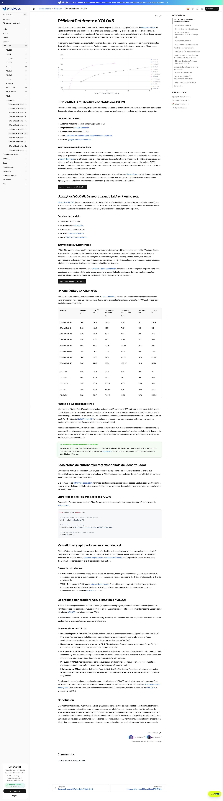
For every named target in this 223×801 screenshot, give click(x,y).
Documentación (45, 9)
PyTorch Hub (63, 505)
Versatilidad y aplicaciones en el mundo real (186, 68)
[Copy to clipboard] (159, 512)
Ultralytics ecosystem (83, 483)
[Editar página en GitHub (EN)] (160, 16)
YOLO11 (150, 688)
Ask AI (213, 794)
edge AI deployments (100, 584)
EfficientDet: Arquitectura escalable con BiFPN (184, 20)
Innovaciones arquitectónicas (186, 29)
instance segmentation (93, 558)
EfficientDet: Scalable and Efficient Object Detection (89, 136)
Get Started (15, 791)
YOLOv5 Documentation (76, 237)
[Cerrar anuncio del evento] (2, 2)
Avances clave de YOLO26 (185, 82)
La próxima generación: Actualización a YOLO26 (183, 78)
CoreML (91, 591)
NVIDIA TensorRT (85, 419)
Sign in (15, 796)
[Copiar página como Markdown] (156, 16)
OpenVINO (107, 451)
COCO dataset (108, 297)
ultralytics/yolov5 (76, 233)
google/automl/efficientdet (79, 140)
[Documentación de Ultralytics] (15, 9)
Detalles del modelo (183, 25)
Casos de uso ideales (183, 73)
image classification (113, 558)
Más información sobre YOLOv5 (71, 281)
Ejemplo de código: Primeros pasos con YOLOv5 (186, 62)
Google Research (81, 128)
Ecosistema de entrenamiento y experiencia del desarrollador (186, 56)
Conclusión (178, 86)
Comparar (58, 9)
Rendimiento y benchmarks (184, 48)
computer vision (148, 28)
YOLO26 (71, 612)
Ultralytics (78, 225)
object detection (67, 159)
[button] (15, 29)
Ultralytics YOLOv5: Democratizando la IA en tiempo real (186, 35)
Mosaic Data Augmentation (104, 269)
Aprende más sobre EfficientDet (72, 187)
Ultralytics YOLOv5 (66, 202)
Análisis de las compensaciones (187, 52)
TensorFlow (132, 174)
